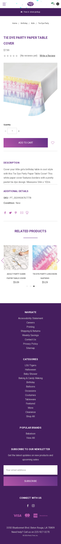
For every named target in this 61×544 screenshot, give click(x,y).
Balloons (30, 386)
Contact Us (30, 339)
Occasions (30, 390)
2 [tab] (30, 286)
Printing (30, 326)
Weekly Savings (30, 335)
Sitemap (30, 348)
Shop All (30, 416)
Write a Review (47, 55)
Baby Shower (30, 373)
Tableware (30, 399)
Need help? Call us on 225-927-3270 (30, 532)
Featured (30, 403)
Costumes (30, 395)
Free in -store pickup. (31, 12)
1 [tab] (27, 286)
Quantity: (7, 125)
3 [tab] (33, 286)
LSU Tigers (30, 365)
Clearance (30, 412)
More (30, 407)
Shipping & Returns (30, 331)
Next (58, 260)
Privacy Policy (30, 343)
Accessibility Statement (30, 318)
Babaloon (30, 433)
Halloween (30, 369)
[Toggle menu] (4, 4)
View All (30, 437)
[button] (52, 142)
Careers (31, 322)
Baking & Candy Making (31, 378)
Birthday (30, 382)
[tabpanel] (44, 265)
